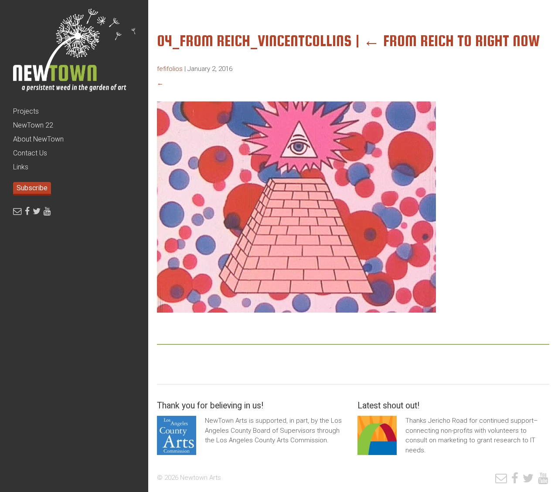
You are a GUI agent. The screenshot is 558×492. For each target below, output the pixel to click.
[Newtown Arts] (74, 52)
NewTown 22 (33, 125)
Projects (26, 111)
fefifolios (170, 69)
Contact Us (30, 153)
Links (20, 167)
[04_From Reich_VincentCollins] (296, 319)
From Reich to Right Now (451, 40)
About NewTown (38, 139)
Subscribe (32, 188)
